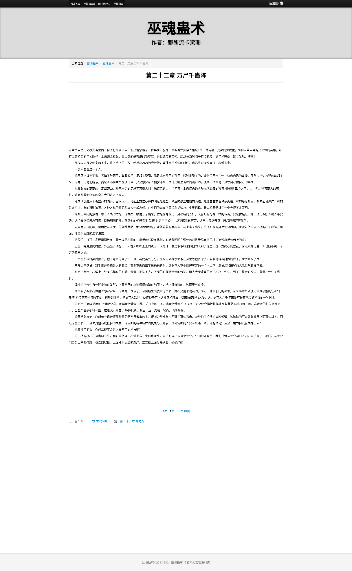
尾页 (187, 411)
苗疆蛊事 (276, 3)
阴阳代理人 (104, 3)
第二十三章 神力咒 (132, 421)
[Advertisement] (176, 117)
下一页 (179, 411)
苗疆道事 (118, 3)
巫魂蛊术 (108, 63)
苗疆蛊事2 (89, 3)
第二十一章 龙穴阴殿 (94, 421)
